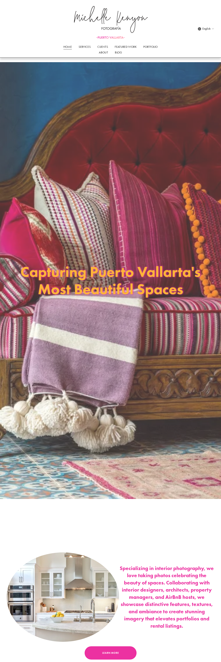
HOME (67, 46)
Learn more (110, 652)
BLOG (118, 52)
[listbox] (206, 29)
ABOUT (103, 52)
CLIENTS (102, 46)
